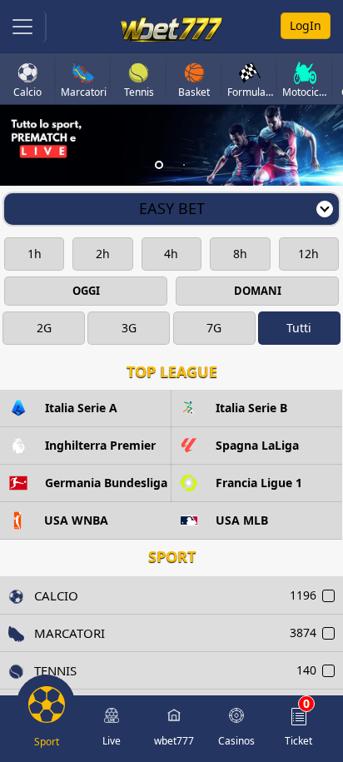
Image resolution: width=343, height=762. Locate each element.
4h (171, 253)
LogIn (305, 25)
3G (129, 328)
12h (308, 253)
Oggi (86, 290)
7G (213, 328)
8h (240, 253)
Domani (257, 290)
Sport (172, 556)
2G (44, 328)
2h (103, 253)
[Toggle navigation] (23, 26)
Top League (172, 371)
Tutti (298, 328)
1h (34, 253)
